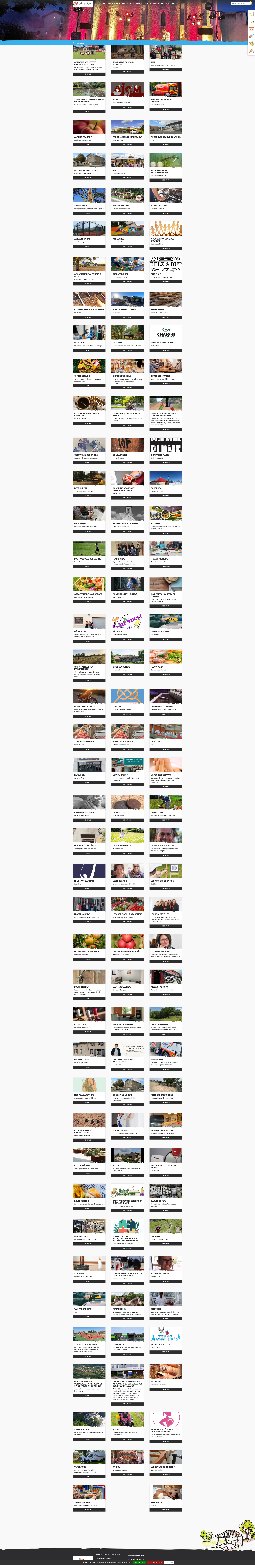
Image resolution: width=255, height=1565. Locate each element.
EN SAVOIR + (89, 74)
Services (164, 3)
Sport (155, 3)
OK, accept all (140, 1562)
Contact (173, 3)
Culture (146, 3)
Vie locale (125, 3)
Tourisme (136, 3)
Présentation (113, 3)
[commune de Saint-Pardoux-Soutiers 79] (73, 43)
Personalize (169, 1562)
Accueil (104, 3)
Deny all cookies (156, 1562)
